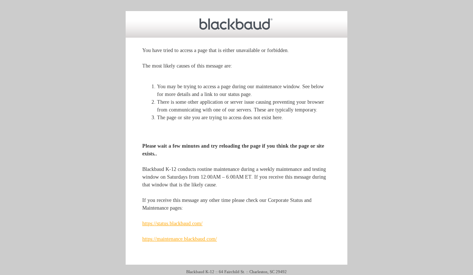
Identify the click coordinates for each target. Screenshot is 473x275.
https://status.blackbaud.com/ (172, 223)
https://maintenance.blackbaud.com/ (179, 239)
